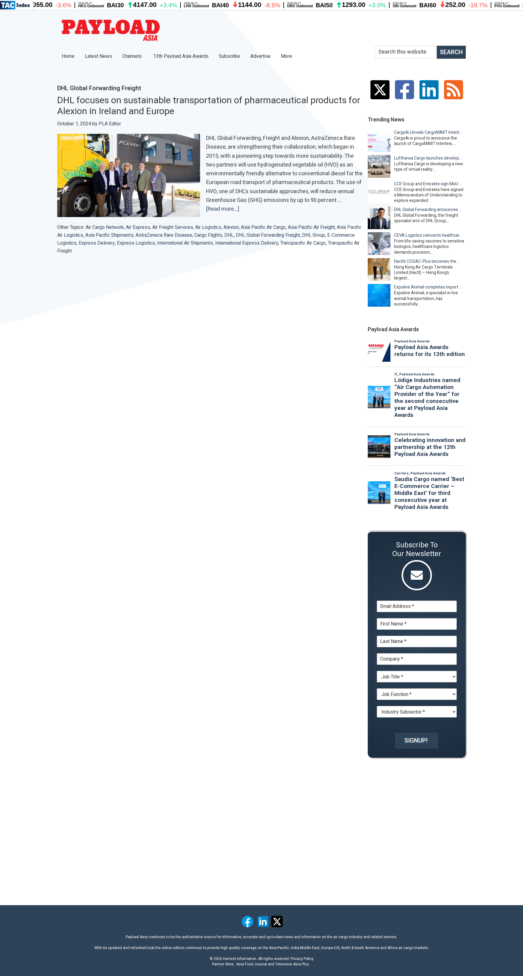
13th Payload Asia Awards (181, 56)
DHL (229, 235)
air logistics (208, 227)
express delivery (97, 243)
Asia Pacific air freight (311, 227)
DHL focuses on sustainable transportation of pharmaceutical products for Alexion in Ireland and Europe (208, 106)
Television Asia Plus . (293, 964)
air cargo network (105, 227)
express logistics (136, 243)
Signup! (416, 740)
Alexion (231, 227)
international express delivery (246, 243)
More (287, 56)
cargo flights (208, 235)
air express (138, 227)
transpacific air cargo (303, 243)
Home (68, 56)
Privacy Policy (302, 958)
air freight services (172, 227)
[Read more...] (222, 209)
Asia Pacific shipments (109, 235)
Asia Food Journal (251, 964)
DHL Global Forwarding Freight (268, 235)
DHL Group (313, 235)
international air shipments (185, 243)
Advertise (260, 56)
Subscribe (229, 56)
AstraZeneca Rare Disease (164, 235)
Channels (132, 56)
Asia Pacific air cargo (263, 227)
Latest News (98, 56)
